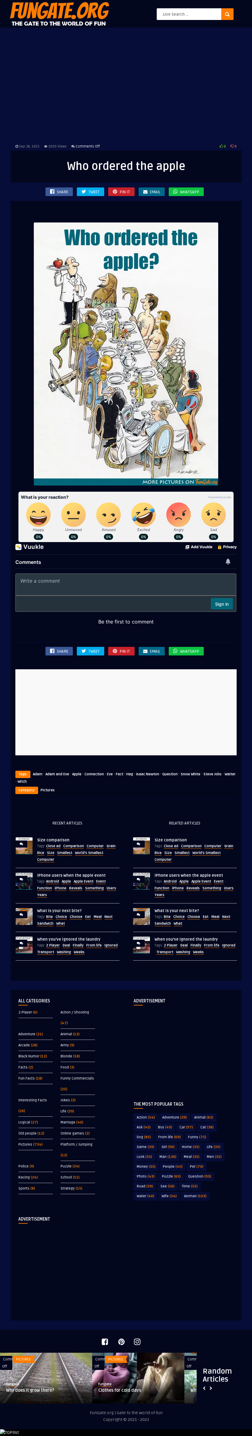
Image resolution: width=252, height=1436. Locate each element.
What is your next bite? (59, 910)
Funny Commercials (77, 1078)
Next (108, 917)
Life (63, 1111)
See (167, 1186)
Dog (144, 1137)
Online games (72, 1133)
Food (65, 1067)
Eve (110, 774)
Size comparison (53, 840)
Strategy (68, 1188)
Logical (24, 1122)
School (66, 1177)
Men (214, 1157)
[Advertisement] (126, 89)
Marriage (68, 1122)
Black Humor (28, 1056)
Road (145, 1186)
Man (167, 1157)
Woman (195, 1196)
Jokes (65, 1100)
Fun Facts (26, 1078)
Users (111, 888)
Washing (64, 952)
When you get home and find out (38, 1390)
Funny (197, 1137)
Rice (40, 853)
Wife (169, 1196)
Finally (78, 945)
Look (144, 1157)
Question (170, 774)
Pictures (48, 790)
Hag (129, 774)
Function (44, 888)
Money (146, 1166)
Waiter (230, 774)
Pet (196, 1166)
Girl (168, 1147)
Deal (66, 945)
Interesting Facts (32, 1100)
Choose (76, 917)
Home (190, 1147)
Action (146, 1117)
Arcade (24, 1045)
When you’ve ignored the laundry (68, 939)
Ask (144, 1127)
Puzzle (66, 1166)
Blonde (66, 1056)
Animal (66, 1034)
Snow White (190, 774)
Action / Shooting (75, 1012)
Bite (49, 917)
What (60, 923)
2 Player (53, 945)
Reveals (75, 888)
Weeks (79, 952)
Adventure (26, 1034)
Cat (207, 1127)
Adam (37, 774)
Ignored (111, 945)
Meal (97, 917)
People (173, 1166)
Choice (61, 917)
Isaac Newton (147, 774)
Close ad (53, 846)
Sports (24, 1188)
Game (145, 1147)
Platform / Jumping (77, 1144)
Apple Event (83, 881)
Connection (94, 774)
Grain (111, 846)
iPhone (60, 888)
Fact (119, 774)
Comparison (73, 846)
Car (186, 1127)
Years (42, 895)
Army (65, 1045)
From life (94, 945)
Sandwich (45, 923)
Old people (27, 1133)
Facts (23, 1067)
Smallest (64, 853)
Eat (88, 917)
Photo (146, 1176)
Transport (45, 952)
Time (190, 1186)
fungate (12, 1384)
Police (23, 1166)
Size (50, 853)
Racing (24, 1177)
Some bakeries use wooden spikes (132, 1390)
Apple (76, 774)
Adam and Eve (57, 774)
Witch (22, 781)
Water (145, 1196)
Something (94, 888)
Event (101, 881)
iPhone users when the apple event (71, 875)
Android (52, 881)
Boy (165, 1127)
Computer (95, 846)
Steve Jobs (212, 774)
